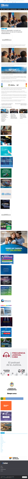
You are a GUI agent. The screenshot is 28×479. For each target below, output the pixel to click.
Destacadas (3, 28)
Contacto (19, 9)
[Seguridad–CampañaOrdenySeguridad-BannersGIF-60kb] (6, 338)
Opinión (1, 444)
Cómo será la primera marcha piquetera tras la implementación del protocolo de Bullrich (14, 116)
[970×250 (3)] (14, 67)
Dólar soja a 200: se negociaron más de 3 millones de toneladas (21, 104)
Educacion (2, 439)
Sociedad (2, 449)
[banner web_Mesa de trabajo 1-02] (12, 377)
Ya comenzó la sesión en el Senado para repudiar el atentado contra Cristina (7, 104)
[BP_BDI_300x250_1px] (6, 35)
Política (4, 9)
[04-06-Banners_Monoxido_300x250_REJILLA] (6, 307)
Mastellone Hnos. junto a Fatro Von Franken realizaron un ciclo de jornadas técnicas (23, 116)
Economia (2, 438)
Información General (13, 9)
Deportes (2, 437)
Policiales (2, 445)
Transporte (2, 450)
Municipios (2, 443)
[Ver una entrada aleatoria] (26, 9)
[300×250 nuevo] (6, 265)
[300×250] (6, 136)
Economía (7, 9)
